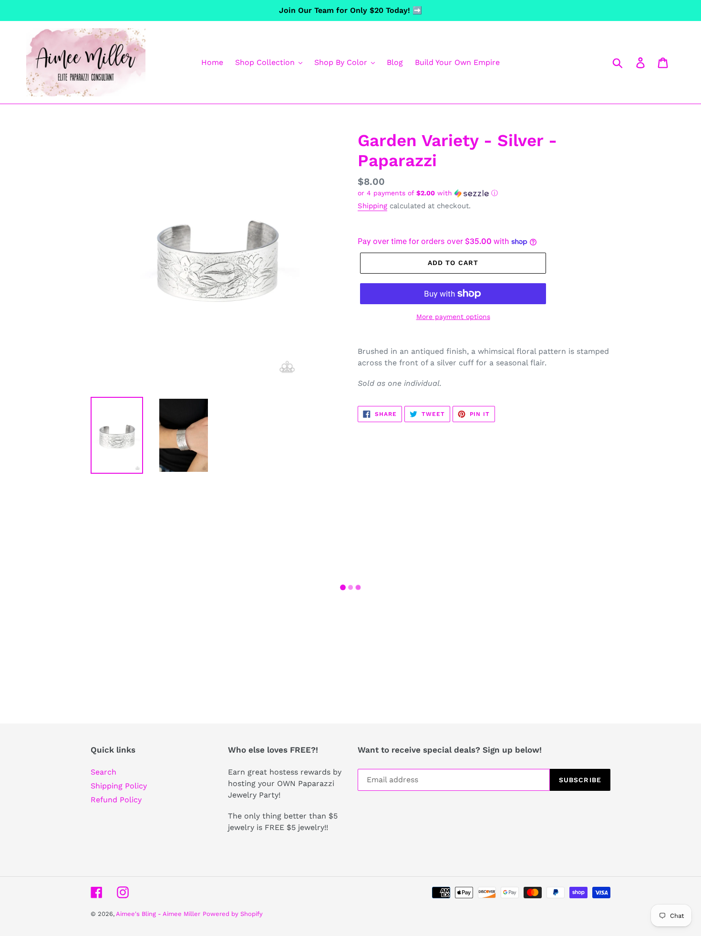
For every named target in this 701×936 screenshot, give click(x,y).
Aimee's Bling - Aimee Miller (158, 913)
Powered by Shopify (233, 913)
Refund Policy (116, 799)
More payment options (453, 316)
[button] (484, 193)
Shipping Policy (119, 785)
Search (103, 771)
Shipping (372, 206)
